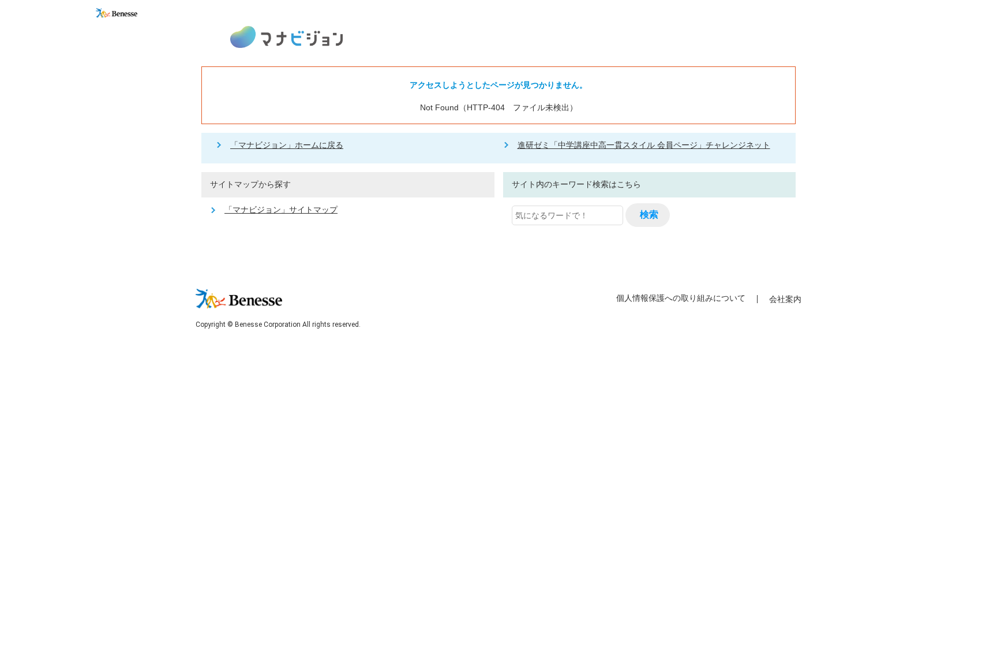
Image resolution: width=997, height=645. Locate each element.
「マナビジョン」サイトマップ (281, 209)
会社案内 (785, 299)
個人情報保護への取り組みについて (680, 298)
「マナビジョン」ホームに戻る (286, 145)
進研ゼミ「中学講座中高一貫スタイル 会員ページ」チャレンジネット (644, 145)
